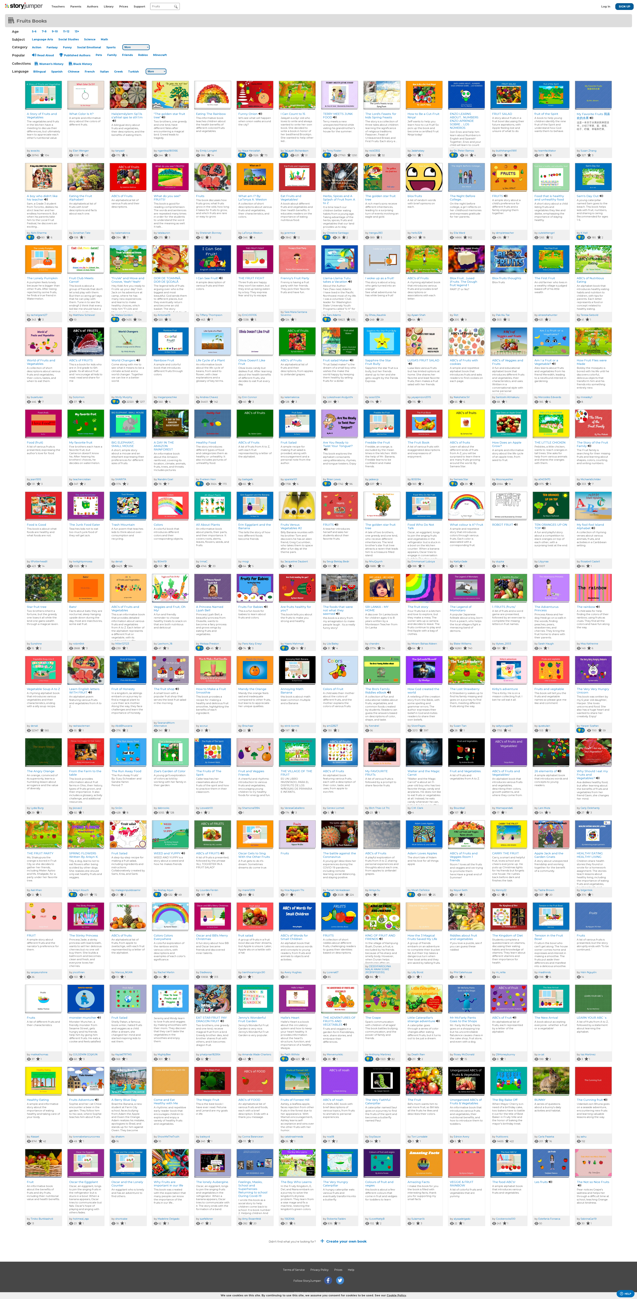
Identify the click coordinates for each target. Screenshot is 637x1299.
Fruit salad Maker (336, 360)
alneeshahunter (547, 315)
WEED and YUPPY (167, 853)
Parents (75, 6)
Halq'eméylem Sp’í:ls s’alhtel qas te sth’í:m (127, 115)
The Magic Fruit (207, 1099)
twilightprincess (82, 561)
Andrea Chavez (209, 397)
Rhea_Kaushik (377, 315)
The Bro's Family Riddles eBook (377, 690)
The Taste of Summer (381, 1264)
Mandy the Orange (252, 689)
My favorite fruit (80, 442)
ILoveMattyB (377, 1218)
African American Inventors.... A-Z (336, 1265)
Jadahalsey (417, 150)
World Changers (123, 360)
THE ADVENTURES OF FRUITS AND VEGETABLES (339, 1021)
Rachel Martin (166, 972)
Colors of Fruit (333, 689)
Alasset (35, 1136)
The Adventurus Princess (546, 608)
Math (104, 39)
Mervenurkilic (335, 1054)
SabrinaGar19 (589, 1218)
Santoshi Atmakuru (507, 397)
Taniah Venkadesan (338, 890)
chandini (374, 643)
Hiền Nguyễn (589, 972)
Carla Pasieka (546, 1136)
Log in (605, 6)
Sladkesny (206, 972)
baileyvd (205, 1136)
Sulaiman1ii (418, 1218)
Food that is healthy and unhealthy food (549, 197)
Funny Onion (248, 114)
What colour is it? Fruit (466, 524)
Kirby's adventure (505, 689)
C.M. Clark (417, 808)
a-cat (541, 1054)
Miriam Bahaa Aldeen (424, 643)
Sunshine (36, 643)
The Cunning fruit (590, 1099)
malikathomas (39, 1054)
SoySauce (375, 1136)
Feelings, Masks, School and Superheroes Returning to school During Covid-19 (252, 1189)
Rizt (456, 315)
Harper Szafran (590, 725)
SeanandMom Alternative (164, 724)
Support (139, 6)
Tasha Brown (546, 890)
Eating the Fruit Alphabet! (80, 197)
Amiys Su (374, 890)
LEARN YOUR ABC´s (591, 1017)
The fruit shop (164, 689)
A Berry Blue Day (124, 1099)
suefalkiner (206, 1218)
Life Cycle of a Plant (210, 360)
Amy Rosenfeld (251, 1218)
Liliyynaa (543, 561)
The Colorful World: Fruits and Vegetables (297, 1265)
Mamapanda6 (504, 808)
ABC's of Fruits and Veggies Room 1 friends (464, 857)
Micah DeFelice (420, 890)
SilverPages (418, 725)
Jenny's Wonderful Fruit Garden (252, 1019)
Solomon (78, 397)
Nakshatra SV (462, 397)
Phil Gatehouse (463, 972)
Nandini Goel (165, 479)
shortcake (121, 1218)
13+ (77, 31)
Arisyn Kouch (81, 890)
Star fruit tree (36, 607)
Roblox (143, 55)
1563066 (289, 1218)
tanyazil (119, 150)
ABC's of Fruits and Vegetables (125, 608)
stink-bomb (291, 725)
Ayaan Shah (418, 315)
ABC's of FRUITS (81, 360)
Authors (92, 6)
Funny (67, 47)
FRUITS (497, 196)
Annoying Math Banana (292, 690)
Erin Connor (249, 397)
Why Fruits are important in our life (168, 1183)
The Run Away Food (126, 771)
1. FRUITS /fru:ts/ (503, 607)
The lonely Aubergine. (212, 1182)
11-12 (66, 31)
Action (36, 47)
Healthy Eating (38, 1099)
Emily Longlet (208, 150)
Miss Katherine (589, 643)
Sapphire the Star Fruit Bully (378, 362)
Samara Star (461, 479)
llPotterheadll (39, 561)
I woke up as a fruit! (379, 278)
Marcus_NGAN (124, 972)
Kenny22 (501, 890)
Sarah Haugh (546, 643)
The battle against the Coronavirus (339, 855)
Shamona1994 (251, 808)
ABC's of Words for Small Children (294, 937)
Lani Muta (544, 808)
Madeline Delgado (168, 1218)
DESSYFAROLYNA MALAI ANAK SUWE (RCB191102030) (378, 969)
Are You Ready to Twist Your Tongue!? (338, 444)
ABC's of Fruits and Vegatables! (506, 772)
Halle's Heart (290, 1017)
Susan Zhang (588, 150)
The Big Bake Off (504, 1099)
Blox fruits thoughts (506, 278)
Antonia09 (164, 315)
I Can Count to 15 (293, 114)
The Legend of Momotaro (460, 608)
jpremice (289, 232)
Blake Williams (462, 643)
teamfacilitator (547, 150)
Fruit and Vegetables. (465, 771)
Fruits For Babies (250, 607)
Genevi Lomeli (335, 808)
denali (118, 561)
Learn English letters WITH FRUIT (84, 690)
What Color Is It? (81, 114)
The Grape (373, 1017)
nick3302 (374, 150)
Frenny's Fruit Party (295, 278)
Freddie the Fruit (377, 442)
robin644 (78, 643)
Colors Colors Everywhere (163, 937)
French (90, 71)
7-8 (44, 31)
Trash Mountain (123, 524)
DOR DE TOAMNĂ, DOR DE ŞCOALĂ (167, 279)
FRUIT (31, 935)
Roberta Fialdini (336, 1218)
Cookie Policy (396, 1295)
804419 (162, 561)
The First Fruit (544, 278)
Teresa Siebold (589, 315)
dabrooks (163, 808)
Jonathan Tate (81, 232)
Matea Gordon (124, 315)
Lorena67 (332, 972)
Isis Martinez (588, 1054)
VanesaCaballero (294, 808)
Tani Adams (334, 315)
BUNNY (539, 1099)
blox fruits (415, 196)
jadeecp (374, 479)
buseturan (37, 397)
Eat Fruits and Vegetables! (291, 197)
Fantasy (52, 47)
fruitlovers (502, 1136)
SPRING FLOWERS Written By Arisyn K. (83, 855)
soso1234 (374, 397)
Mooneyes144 (504, 479)
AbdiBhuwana (123, 725)
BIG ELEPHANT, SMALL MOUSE (122, 444)
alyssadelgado (462, 1218)
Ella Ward (459, 232)
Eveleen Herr (208, 479)
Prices (123, 6)
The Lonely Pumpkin (42, 278)
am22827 (332, 725)
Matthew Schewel (84, 315)
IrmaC (203, 561)
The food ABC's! (503, 1182)
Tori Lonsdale (419, 1136)
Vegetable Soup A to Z (43, 689)
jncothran (79, 972)
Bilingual (39, 71)
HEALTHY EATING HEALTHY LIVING (590, 855)
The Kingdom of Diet (507, 935)
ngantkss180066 (168, 150)
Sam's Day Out (588, 196)
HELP (628, 1293)
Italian (104, 71)
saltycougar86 (504, 725)
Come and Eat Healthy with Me (166, 1101)
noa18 (330, 1136)
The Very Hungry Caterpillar (335, 1183)
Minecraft (160, 55)
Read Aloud (45, 55)
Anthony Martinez (380, 1054)
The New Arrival (546, 1017)
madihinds (544, 972)
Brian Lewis (334, 479)
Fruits (200, 196)
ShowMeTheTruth (168, 1136)
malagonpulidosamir (128, 890)
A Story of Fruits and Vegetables (42, 115)
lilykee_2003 (503, 643)
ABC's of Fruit (502, 1017)
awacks (35, 150)
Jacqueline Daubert (296, 561)
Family (112, 55)
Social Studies (68, 39)
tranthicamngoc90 (253, 972)
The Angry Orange (40, 771)
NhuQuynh (376, 561)
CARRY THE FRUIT (505, 853)
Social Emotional (89, 47)
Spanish (57, 71)
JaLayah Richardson (296, 150)
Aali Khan (36, 890)
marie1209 (248, 890)
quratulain (544, 725)
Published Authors (77, 55)
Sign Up (624, 6)
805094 (416, 479)
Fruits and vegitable (549, 689)
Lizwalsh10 (206, 808)
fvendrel (374, 725)
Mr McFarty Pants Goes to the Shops (463, 1019)
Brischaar (247, 725)
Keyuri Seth (460, 890)
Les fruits (541, 1182)
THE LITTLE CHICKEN (550, 442)
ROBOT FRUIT (502, 524)
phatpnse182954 (210, 1054)
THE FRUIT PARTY (40, 853)
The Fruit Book (418, 442)
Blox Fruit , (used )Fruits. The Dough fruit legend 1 (463, 281)
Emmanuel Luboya (423, 561)
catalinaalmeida (293, 1136)
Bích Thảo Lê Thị (379, 808)
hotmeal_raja (81, 1218)
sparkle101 (290, 479)
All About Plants (208, 524)
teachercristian (82, 479)
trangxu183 (376, 232)
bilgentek (586, 890)
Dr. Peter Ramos (464, 150)
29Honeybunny (505, 1054)
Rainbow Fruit (164, 360)
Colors (158, 524)
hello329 (416, 232)
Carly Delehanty (590, 808)
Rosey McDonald (464, 1054)
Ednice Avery (461, 1136)
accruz (204, 725)
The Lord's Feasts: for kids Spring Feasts (380, 115)
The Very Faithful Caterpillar (377, 1101)
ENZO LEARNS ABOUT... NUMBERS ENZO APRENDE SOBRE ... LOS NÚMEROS (464, 120)
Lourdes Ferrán (209, 890)
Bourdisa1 (459, 808)
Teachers (58, 6)
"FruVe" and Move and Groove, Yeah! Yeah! (127, 279)
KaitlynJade (460, 561)
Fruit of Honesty (123, 689)
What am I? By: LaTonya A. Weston (252, 197)
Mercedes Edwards (549, 397)
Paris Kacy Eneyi (252, 643)
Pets (99, 55)
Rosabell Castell (590, 561)
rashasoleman (81, 725)
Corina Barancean (252, 1136)
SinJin (118, 808)
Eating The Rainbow (211, 114)
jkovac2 (77, 808)
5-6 (34, 31)
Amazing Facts (419, 1182)
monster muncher (82, 1017)
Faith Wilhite (292, 1054)
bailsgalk (247, 479)
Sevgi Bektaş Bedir (338, 561)
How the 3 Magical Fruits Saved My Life (422, 937)
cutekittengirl (546, 232)
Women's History (51, 64)
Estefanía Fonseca (549, 1218)
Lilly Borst (417, 972)
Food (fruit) (35, 442)
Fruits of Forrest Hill (295, 1099)
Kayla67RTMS (123, 1054)
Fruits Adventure (81, 1099)
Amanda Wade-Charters (256, 1054)
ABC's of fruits (460, 442)
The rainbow (586, 607)
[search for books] (176, 7)
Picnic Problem (249, 1264)
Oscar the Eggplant (83, 1182)
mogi (245, 561)
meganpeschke (167, 397)
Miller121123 (122, 643)
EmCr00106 (249, 315)
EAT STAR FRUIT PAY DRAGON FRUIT (211, 1019)
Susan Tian (460, 725)
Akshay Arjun (165, 890)
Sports (111, 47)
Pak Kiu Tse (503, 315)
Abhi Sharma (38, 232)
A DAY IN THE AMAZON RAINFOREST (164, 446)
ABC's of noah (333, 1099)
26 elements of (545, 771)
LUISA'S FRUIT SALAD (423, 360)
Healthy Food (206, 442)
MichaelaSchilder (591, 479)
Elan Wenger (81, 150)
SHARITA (120, 479)
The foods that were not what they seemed (338, 610)
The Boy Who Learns (296, 1182)
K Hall (584, 232)
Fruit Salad (289, 442)
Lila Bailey (333, 643)
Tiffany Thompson (211, 315)
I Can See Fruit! (207, 278)
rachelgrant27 (39, 315)
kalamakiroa (122, 232)
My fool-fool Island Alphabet (590, 526)
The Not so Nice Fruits (593, 1182)
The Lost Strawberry (465, 689)
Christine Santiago (338, 232)
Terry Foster (334, 150)
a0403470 (544, 479)
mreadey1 (586, 397)
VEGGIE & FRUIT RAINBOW (461, 1183)
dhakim (119, 1136)
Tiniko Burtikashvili (42, 1218)
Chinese (73, 71)
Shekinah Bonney (210, 232)
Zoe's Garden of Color (169, 771)
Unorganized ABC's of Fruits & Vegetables (466, 1101)
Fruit (30, 1182)
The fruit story (418, 607)
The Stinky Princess (83, 935)
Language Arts (42, 39)
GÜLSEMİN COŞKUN (85, 1054)
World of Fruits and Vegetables (41, 362)
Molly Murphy (123, 397)
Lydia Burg (37, 808)
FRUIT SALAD (502, 114)
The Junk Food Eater (84, 524)
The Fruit (414, 1099)
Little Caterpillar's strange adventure (421, 1019)
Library (109, 6)
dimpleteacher (505, 232)
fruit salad (245, 935)
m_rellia (500, 972)
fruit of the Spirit (546, 114)
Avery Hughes (292, 972)
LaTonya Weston (252, 232)
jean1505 (36, 479)
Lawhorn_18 (165, 643)
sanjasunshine (39, 972)
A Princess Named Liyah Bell (209, 608)
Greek (118, 71)
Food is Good (36, 524)
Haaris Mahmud (293, 643)
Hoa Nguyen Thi (294, 890)
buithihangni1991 (506, 150)
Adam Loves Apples (422, 853)
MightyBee (164, 1054)
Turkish (133, 71)
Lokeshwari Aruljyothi (340, 397)
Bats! (72, 607)
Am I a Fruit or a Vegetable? (546, 362)
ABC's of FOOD (249, 1099)
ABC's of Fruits (122, 196)
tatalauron (164, 232)
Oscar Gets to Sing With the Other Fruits (254, 855)
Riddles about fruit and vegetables (463, 937)
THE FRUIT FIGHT (251, 278)
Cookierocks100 (505, 1218)
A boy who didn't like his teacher (42, 197)
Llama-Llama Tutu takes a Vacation (337, 279)
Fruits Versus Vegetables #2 (291, 526)
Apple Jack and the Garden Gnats (548, 855)
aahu (583, 1136)
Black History (82, 64)
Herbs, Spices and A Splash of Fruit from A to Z (339, 199)
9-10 (55, 31)
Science (90, 39)
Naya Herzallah (251, 150)
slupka (500, 561)
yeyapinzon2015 (421, 397)
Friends (127, 55)
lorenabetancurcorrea (86, 1136)
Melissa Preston (209, 643)
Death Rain (418, 1054)
